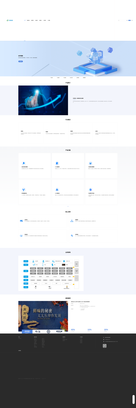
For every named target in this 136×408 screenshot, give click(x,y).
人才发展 (49, 20)
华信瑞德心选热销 (65, 339)
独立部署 (43, 342)
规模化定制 (43, 341)
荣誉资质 (81, 341)
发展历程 (81, 340)
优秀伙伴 (64, 340)
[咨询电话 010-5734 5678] (134, 398)
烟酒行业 (43, 339)
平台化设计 (35, 340)
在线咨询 (20, 61)
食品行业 (35, 339)
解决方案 (28, 20)
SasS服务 (35, 341)
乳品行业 (43, 338)
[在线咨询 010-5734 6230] (134, 396)
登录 (127, 20)
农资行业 (35, 342)
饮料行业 (35, 338)
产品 (24, 20)
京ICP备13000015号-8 (37, 378)
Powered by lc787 (44, 378)
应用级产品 (19, 338)
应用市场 (32, 20)
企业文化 (81, 339)
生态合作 (36, 20)
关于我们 (45, 20)
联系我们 (81, 342)
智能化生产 (43, 340)
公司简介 (81, 338)
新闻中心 (40, 20)
